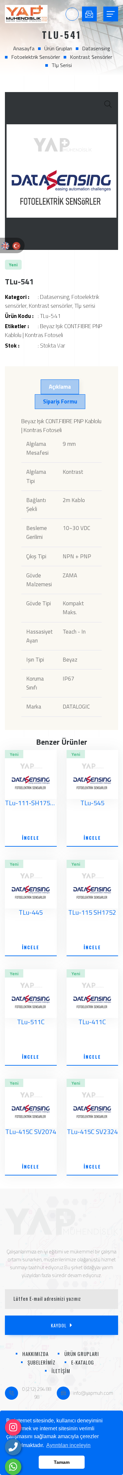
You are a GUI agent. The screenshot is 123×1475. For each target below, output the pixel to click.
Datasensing (96, 48)
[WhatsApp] (13, 1467)
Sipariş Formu (60, 401)
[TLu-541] (61, 171)
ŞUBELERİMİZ (41, 1362)
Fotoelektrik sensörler (35, 57)
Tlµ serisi (61, 65)
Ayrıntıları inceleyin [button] (68, 1445)
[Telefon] (13, 1447)
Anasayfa (23, 48)
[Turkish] (16, 245)
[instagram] (13, 1427)
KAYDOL (59, 1325)
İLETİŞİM (60, 1370)
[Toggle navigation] (110, 14)
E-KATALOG (82, 1362)
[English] (5, 245)
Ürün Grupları (58, 48)
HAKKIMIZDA (35, 1353)
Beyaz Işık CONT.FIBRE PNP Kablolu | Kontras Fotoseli (53, 330)
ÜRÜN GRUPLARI (81, 1353)
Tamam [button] (62, 1462)
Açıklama (60, 386)
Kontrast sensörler (91, 57)
